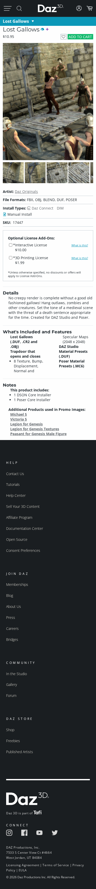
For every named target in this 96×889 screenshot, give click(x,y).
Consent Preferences (23, 550)
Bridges (12, 639)
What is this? (79, 245)
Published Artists (19, 751)
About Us (13, 606)
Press (10, 617)
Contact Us (15, 473)
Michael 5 (18, 414)
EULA (23, 870)
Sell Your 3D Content (23, 506)
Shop (10, 729)
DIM (60, 208)
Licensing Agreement (22, 865)
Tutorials (13, 484)
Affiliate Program (19, 517)
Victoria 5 (18, 419)
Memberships (17, 584)
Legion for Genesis (26, 424)
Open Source (16, 539)
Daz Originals (26, 191)
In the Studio (16, 673)
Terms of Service (55, 865)
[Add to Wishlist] (64, 36)
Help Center (16, 495)
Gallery (11, 684)
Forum (11, 695)
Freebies (13, 740)
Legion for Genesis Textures (34, 428)
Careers (12, 628)
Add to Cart (80, 36)
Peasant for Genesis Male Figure (38, 433)
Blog (9, 595)
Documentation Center (24, 528)
